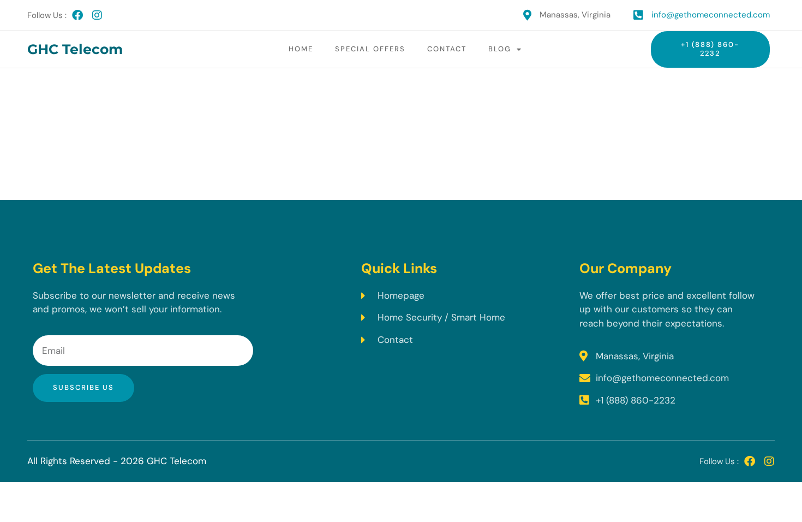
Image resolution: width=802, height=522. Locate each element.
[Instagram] (97, 15)
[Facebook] (77, 15)
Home (301, 49)
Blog (499, 49)
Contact (446, 49)
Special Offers (370, 49)
